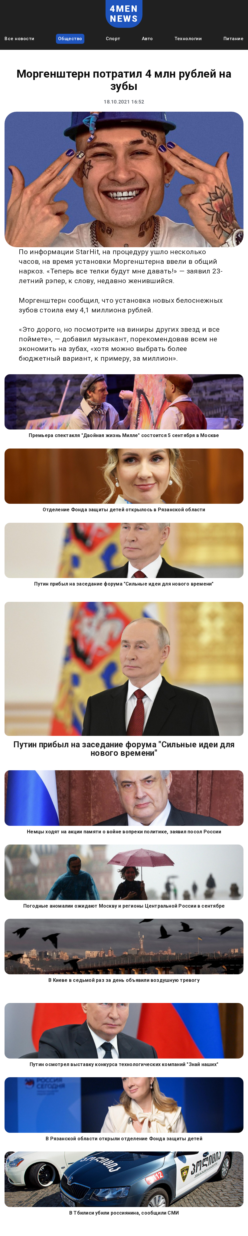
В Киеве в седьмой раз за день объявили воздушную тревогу (124, 980)
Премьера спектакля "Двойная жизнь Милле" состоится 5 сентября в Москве (124, 435)
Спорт (113, 38)
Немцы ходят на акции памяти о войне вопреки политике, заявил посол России (124, 832)
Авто (147, 38)
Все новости (19, 38)
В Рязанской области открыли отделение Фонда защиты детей (124, 1139)
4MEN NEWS (124, 14)
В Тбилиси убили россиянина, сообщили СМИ (124, 1213)
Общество (70, 38)
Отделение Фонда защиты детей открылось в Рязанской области (124, 510)
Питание (234, 38)
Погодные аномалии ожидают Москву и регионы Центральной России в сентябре (124, 906)
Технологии (188, 38)
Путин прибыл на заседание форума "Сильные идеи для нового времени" (124, 584)
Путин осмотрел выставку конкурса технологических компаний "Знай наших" (124, 1064)
